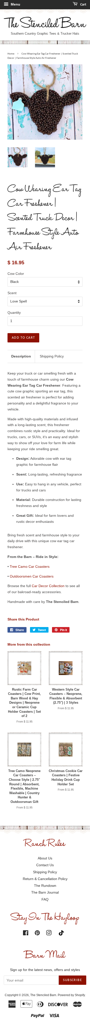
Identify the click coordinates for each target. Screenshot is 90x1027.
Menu (15, 4)
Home (11, 54)
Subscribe (72, 980)
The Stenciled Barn (43, 995)
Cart (83, 5)
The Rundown (45, 886)
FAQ (45, 899)
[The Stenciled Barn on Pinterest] (37, 934)
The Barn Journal (45, 892)
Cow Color (16, 274)
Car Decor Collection (48, 586)
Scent (12, 293)
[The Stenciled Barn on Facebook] (25, 934)
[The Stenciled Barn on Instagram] (49, 934)
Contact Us (45, 865)
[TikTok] (62, 933)
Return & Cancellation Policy (45, 879)
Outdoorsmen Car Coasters (32, 576)
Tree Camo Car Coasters (30, 566)
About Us (45, 858)
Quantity (14, 313)
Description (21, 356)
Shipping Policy (52, 356)
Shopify (80, 995)
